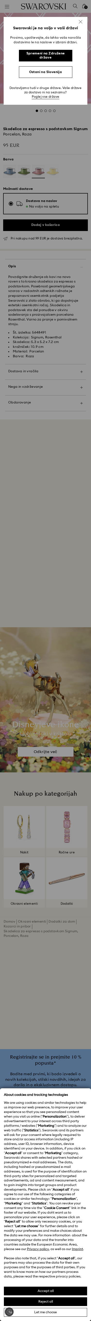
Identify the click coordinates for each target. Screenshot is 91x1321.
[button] (80, 21)
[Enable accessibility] (9, 1311)
